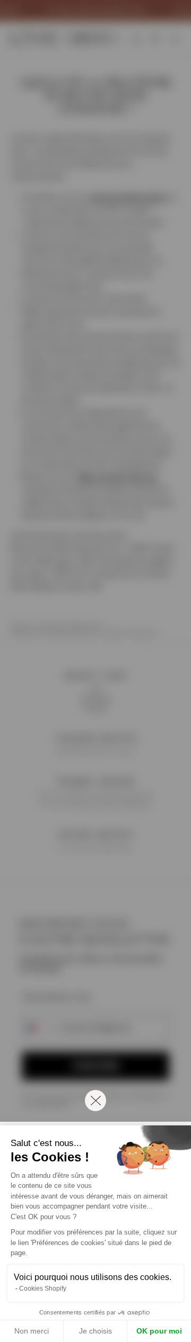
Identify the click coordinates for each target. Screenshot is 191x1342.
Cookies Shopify (42, 1288)
